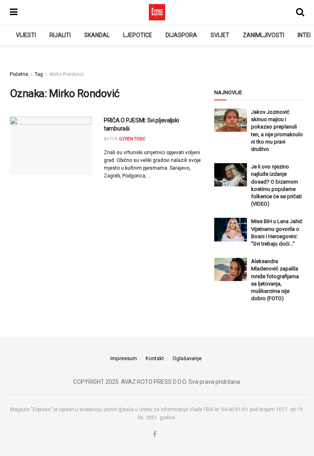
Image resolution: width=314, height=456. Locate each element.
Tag (39, 74)
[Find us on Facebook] (155, 434)
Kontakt (155, 358)
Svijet (220, 35)
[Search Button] (300, 12)
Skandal (97, 35)
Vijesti (26, 35)
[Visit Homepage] (157, 12)
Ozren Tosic (132, 139)
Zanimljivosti (263, 35)
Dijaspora (181, 35)
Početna (19, 74)
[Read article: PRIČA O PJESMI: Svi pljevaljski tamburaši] (51, 146)
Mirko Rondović (66, 74)
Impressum (123, 358)
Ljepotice (137, 35)
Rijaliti (60, 35)
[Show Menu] (14, 12)
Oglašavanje (187, 358)
